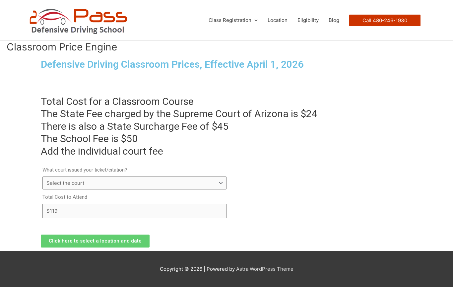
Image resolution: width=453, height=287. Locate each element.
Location (278, 20)
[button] (95, 241)
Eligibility (308, 20)
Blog (334, 20)
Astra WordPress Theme (264, 269)
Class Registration (230, 20)
